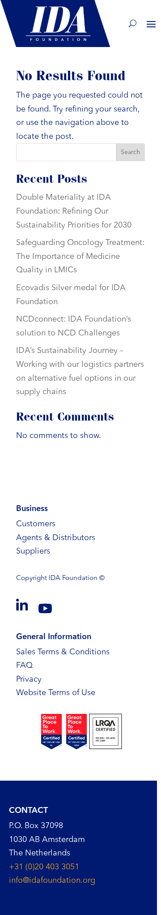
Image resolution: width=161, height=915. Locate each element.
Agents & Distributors (55, 538)
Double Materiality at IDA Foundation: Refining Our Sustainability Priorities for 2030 (73, 211)
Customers (35, 524)
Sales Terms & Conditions (63, 652)
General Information (53, 637)
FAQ (24, 666)
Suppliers (33, 551)
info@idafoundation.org (52, 880)
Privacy (29, 679)
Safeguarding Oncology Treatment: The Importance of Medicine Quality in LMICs (80, 256)
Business (32, 509)
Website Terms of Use (55, 693)
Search (130, 152)
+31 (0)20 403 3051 (44, 867)
